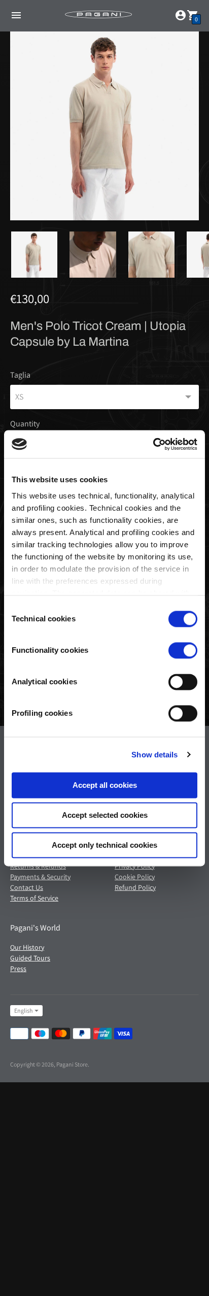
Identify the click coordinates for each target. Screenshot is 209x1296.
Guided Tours (30, 957)
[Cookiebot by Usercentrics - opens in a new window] (153, 444)
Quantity (25, 423)
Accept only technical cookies (104, 845)
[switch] (182, 650)
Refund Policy (135, 887)
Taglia (20, 375)
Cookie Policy (135, 876)
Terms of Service (34, 898)
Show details (154, 754)
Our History (27, 947)
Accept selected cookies (105, 815)
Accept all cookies (105, 785)
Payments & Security (40, 876)
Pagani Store (72, 1064)
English (23, 1010)
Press (18, 968)
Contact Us (26, 887)
